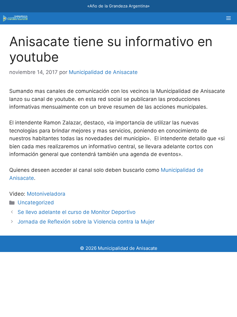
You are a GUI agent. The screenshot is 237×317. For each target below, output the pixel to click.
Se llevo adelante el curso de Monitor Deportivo (76, 212)
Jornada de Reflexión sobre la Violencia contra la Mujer (86, 222)
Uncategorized (36, 202)
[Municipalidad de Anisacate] (15, 18)
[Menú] (228, 18)
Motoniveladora (46, 194)
